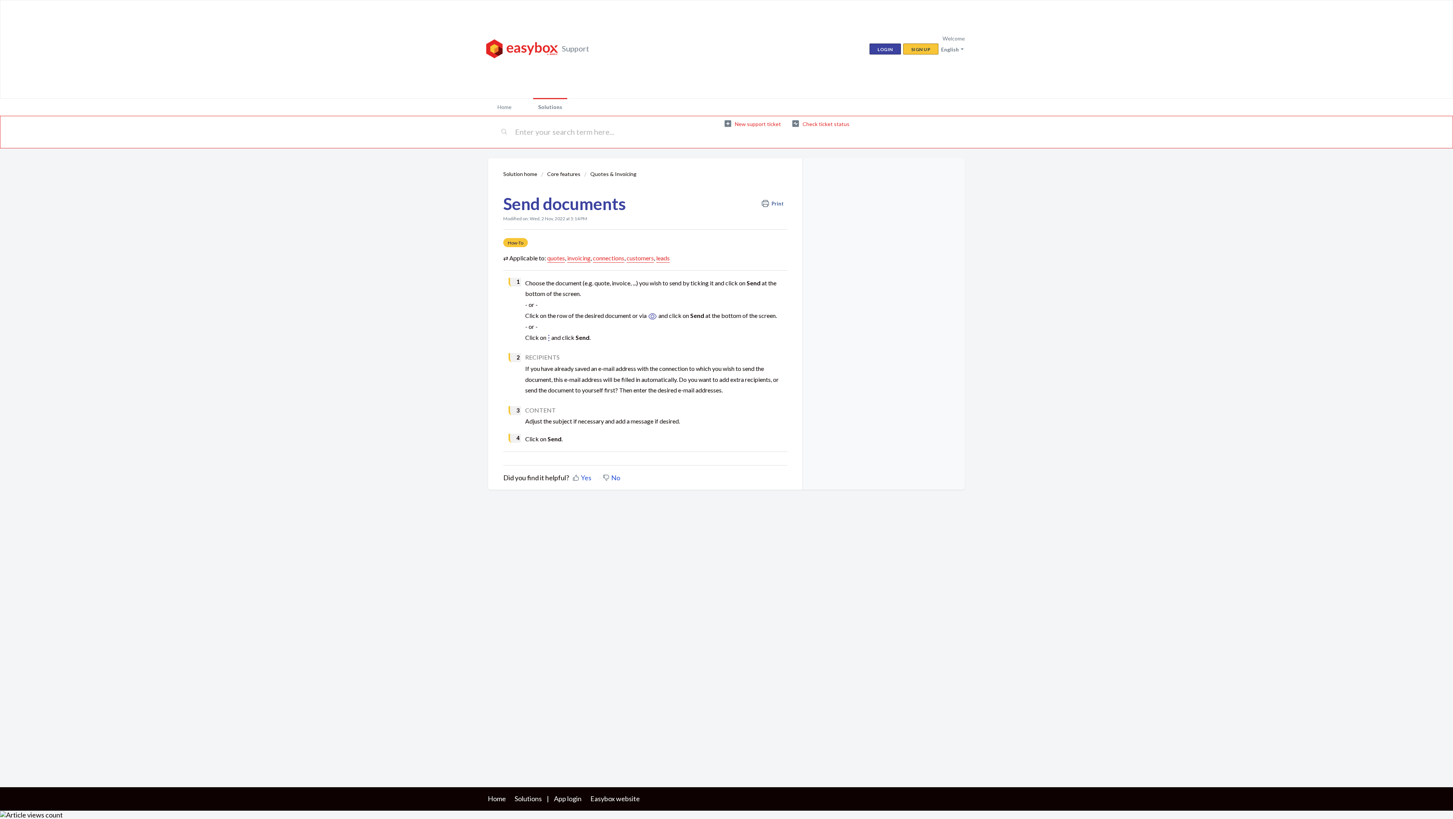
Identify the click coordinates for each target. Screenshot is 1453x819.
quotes (556, 258)
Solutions (550, 107)
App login (568, 798)
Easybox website (615, 798)
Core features (563, 174)
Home (505, 107)
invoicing (579, 258)
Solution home (520, 174)
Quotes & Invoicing (613, 174)
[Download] (712, 318)
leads (663, 258)
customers (640, 258)
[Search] (504, 132)
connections (608, 258)
